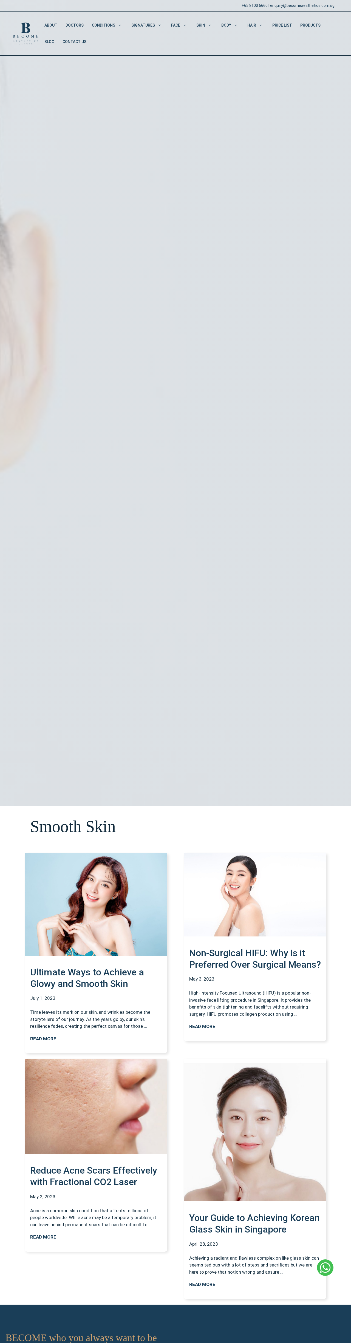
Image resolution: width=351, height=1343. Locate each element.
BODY (226, 25)
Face (175, 25)
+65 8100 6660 (255, 5)
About (50, 25)
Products (310, 25)
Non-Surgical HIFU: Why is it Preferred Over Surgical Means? (255, 958)
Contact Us (74, 41)
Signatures (143, 25)
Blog (49, 41)
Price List (282, 25)
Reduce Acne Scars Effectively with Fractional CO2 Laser (93, 1176)
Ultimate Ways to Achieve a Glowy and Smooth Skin (87, 978)
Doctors (75, 25)
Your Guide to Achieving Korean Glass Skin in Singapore (254, 1223)
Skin (200, 25)
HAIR (251, 25)
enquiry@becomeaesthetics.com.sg (302, 5)
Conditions (103, 25)
